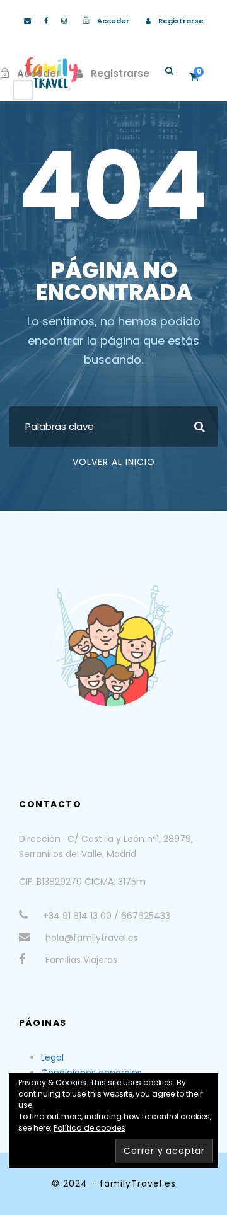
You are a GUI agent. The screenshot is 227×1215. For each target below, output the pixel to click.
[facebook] (46, 21)
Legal (52, 1057)
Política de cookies (89, 1127)
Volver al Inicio (114, 462)
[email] (27, 21)
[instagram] (64, 21)
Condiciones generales (91, 1072)
